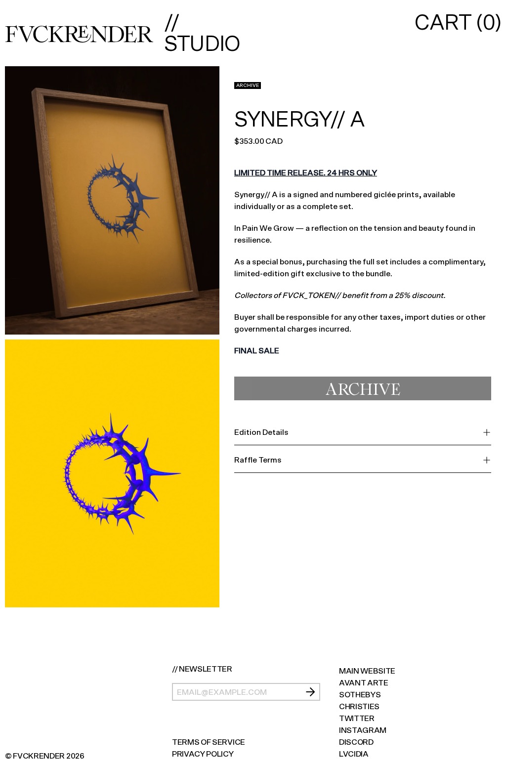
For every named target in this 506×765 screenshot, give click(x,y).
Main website (367, 671)
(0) (458, 22)
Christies (359, 706)
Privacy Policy (203, 754)
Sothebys (359, 694)
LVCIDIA (354, 754)
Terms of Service (208, 742)
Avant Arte (363, 682)
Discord (356, 742)
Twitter (357, 718)
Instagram (362, 730)
